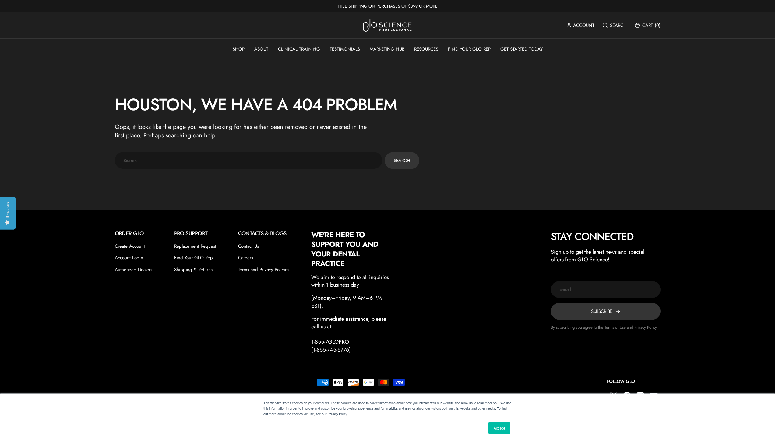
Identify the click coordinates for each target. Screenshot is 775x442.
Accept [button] (499, 427)
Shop (239, 49)
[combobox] (248, 160)
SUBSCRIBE (601, 311)
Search (402, 160)
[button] (580, 25)
